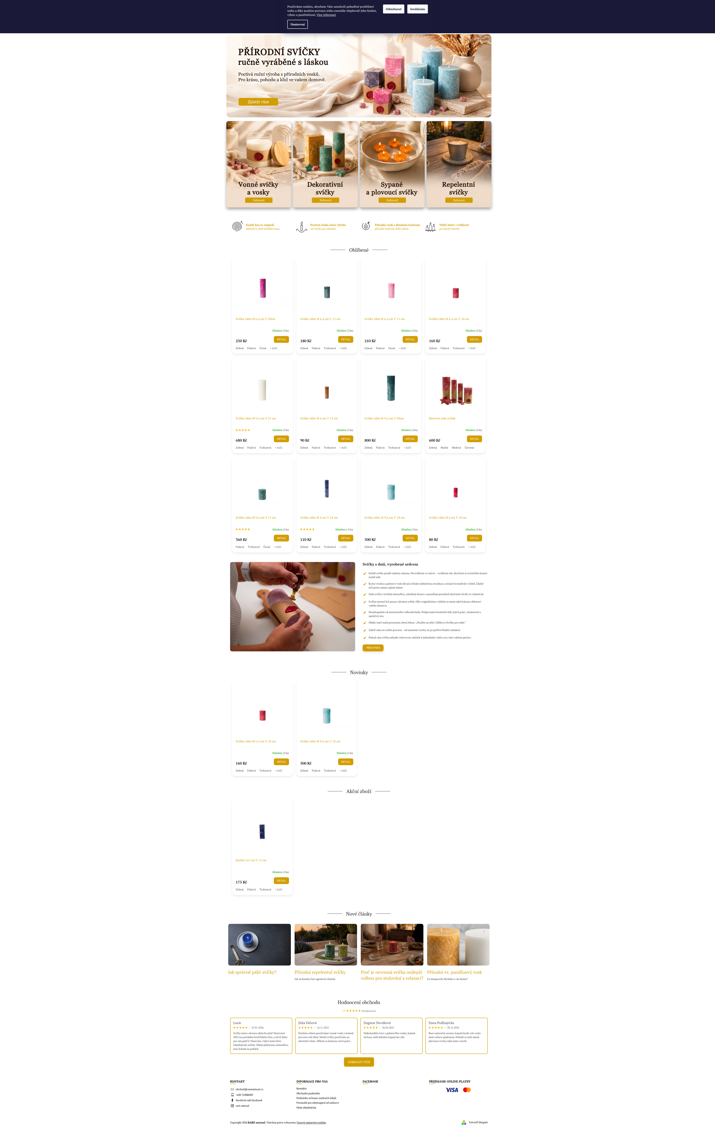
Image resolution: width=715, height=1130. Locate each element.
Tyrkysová (330, 348)
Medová (456, 447)
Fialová (251, 348)
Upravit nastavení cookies (311, 1122)
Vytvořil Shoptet (478, 1122)
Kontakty (301, 1088)
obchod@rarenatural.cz (249, 1089)
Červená (469, 447)
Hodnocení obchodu (359, 1002)
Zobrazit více (359, 1062)
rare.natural (242, 1105)
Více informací (326, 15)
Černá (262, 348)
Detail (281, 339)
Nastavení (297, 24)
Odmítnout (394, 9)
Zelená (240, 348)
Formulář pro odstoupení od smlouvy (317, 1102)
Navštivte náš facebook (249, 1100)
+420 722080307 (244, 1095)
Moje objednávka (306, 1107)
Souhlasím (417, 9)
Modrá (444, 447)
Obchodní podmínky (308, 1093)
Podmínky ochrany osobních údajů (316, 1098)
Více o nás (373, 647)
